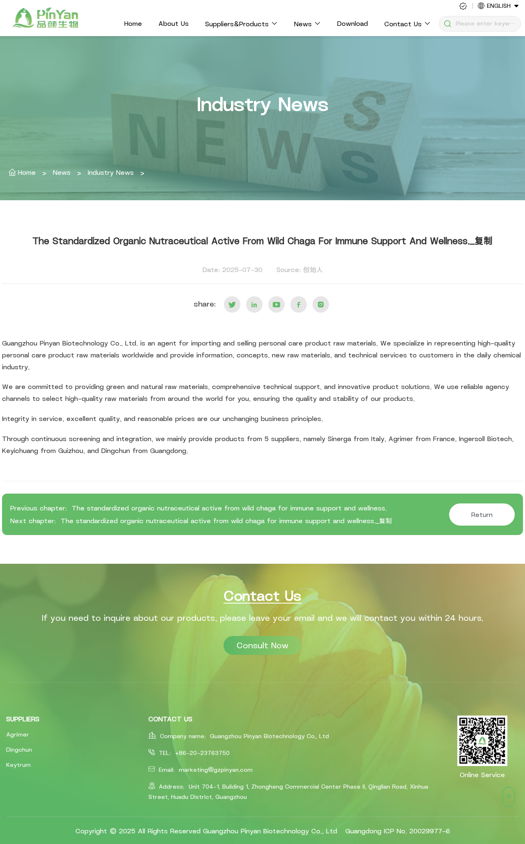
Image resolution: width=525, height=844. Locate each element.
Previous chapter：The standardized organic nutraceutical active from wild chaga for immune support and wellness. (198, 508)
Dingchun (19, 750)
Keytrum (18, 765)
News (60, 172)
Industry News (109, 172)
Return (482, 514)
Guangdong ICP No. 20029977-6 (397, 831)
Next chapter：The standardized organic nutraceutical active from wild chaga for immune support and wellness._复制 (201, 520)
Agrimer (17, 734)
